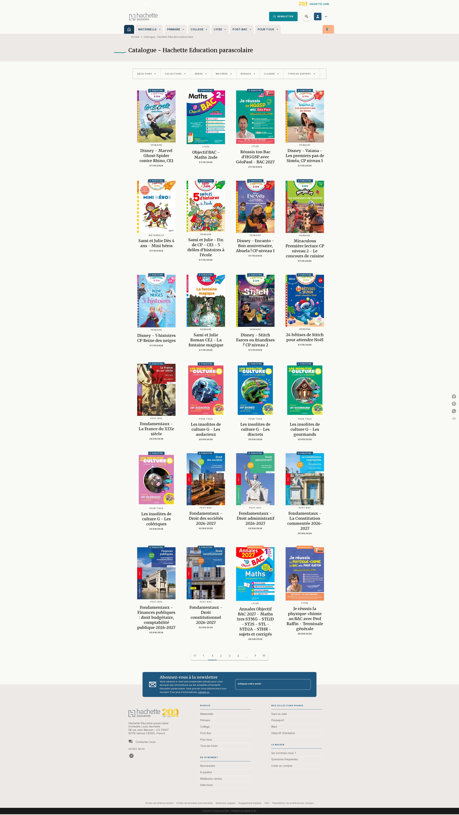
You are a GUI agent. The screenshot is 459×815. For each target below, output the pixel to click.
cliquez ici (203, 692)
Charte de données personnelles (194, 803)
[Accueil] (143, 16)
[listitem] (145, 4)
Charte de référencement (159, 803)
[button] (283, 16)
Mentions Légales (226, 803)
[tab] (129, 29)
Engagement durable (249, 803)
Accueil (135, 37)
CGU (266, 803)
